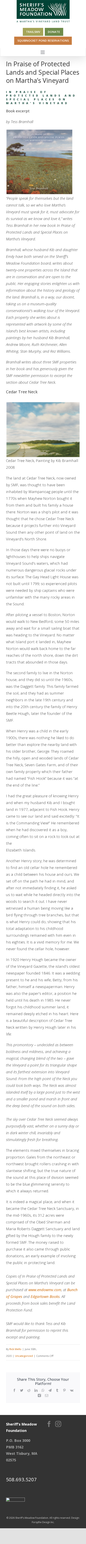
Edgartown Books (45, 1296)
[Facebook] (49, 1424)
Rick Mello (15, 1349)
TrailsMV (33, 32)
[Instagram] (58, 1424)
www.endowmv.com (44, 1289)
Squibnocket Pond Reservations (43, 40)
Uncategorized (24, 1356)
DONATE (54, 32)
